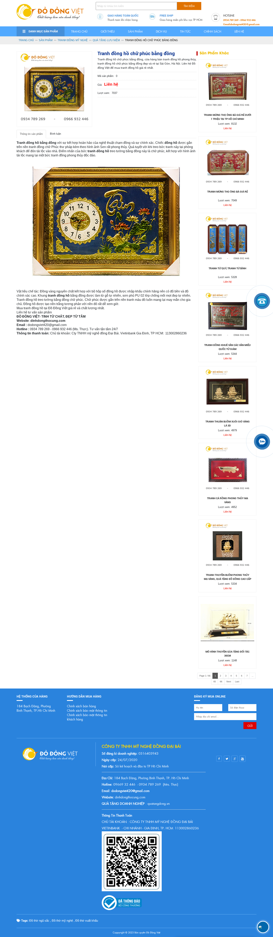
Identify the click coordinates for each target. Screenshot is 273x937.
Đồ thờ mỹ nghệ (62, 920)
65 (214, 681)
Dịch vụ (161, 31)
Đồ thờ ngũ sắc (39, 920)
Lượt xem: (104, 92)
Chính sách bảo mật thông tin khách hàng (87, 716)
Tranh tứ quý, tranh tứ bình (227, 268)
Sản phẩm (135, 31)
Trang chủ (79, 31)
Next (228, 681)
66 (221, 681)
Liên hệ (239, 31)
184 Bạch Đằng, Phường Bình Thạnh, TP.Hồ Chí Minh (36, 708)
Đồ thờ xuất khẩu (86, 920)
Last (237, 681)
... (252, 676)
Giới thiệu (108, 31)
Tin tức (185, 31)
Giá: (100, 84)
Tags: (24, 920)
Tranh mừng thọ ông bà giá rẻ (227, 191)
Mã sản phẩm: (106, 76)
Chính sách (212, 31)
